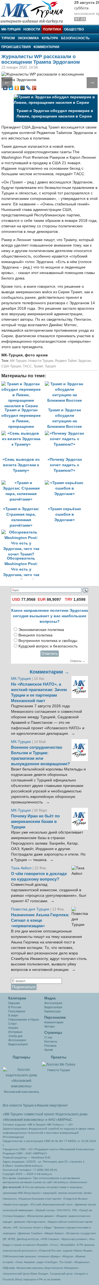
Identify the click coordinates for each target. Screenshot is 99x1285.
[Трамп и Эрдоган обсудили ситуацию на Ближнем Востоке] (66, 384)
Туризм (8, 38)
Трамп (38, 366)
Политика (52, 29)
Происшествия (16, 47)
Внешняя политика (35, 635)
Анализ (13, 1027)
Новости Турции (40, 361)
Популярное (16, 1011)
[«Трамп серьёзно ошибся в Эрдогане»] (66, 483)
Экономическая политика (41, 630)
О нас (48, 1037)
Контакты (50, 1041)
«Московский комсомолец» (24, 1120)
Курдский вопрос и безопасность (48, 646)
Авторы (49, 1026)
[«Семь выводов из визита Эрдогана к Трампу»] (23, 433)
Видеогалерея (18, 1044)
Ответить (50, 654)
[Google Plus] (34, 87)
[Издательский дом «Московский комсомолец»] (21, 1075)
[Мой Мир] (23, 87)
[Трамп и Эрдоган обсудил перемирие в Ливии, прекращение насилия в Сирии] (23, 384)
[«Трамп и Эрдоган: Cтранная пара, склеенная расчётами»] (23, 483)
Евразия (14, 1003)
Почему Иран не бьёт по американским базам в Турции (35, 821)
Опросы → (77, 661)
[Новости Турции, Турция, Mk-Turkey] (58, 1064)
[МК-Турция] (34, 11)
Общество (74, 29)
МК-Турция (11, 29)
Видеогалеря (53, 1007)
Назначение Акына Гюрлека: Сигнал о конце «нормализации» (40, 920)
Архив (48, 1049)
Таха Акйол (21, 868)
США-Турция (11, 366)
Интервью (15, 1031)
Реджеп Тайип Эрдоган (73, 361)
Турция (50, 366)
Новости (31, 29)
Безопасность (75, 38)
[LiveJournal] (28, 87)
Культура (50, 38)
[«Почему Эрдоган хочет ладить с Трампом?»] (66, 433)
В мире (13, 1015)
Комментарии (46, 47)
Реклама (50, 1045)
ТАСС (27, 366)
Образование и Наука (23, 1019)
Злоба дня (15, 1036)
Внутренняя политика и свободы (47, 641)
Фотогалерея (17, 1040)
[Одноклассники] (17, 87)
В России (14, 1007)
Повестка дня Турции (30, 909)
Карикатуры (52, 1011)
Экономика (28, 38)
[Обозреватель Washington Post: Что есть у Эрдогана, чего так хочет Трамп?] (22, 532)
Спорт (12, 1023)
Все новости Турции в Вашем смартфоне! (35, 1105)
